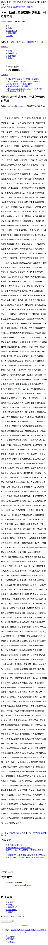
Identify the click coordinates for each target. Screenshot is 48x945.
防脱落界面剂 (30, 930)
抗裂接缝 (40, 930)
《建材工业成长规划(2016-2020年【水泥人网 (24, 89)
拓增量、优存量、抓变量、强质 (19, 84)
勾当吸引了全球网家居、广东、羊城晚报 (22, 79)
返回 (42, 42)
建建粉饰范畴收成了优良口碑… (19, 848)
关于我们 (9, 28)
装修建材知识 (11, 31)
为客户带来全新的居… (15, 845)
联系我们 (9, 36)
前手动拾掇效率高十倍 (15, 91)
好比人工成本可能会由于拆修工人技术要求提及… (26, 857)
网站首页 (9, 902)
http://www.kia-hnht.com (16, 106)
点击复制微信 (6, 921)
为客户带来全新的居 (16, 833)
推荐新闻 (4, 75)
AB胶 (26, 932)
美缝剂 (14, 930)
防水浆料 (20, 930)
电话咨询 (11, 942)
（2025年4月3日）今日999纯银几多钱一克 (23, 81)
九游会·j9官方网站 (17, 42)
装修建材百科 (11, 33)
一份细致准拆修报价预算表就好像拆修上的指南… (26, 855)
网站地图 (24, 925)
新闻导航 (4, 47)
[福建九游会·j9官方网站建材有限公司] (17, 7)
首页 (7, 26)
